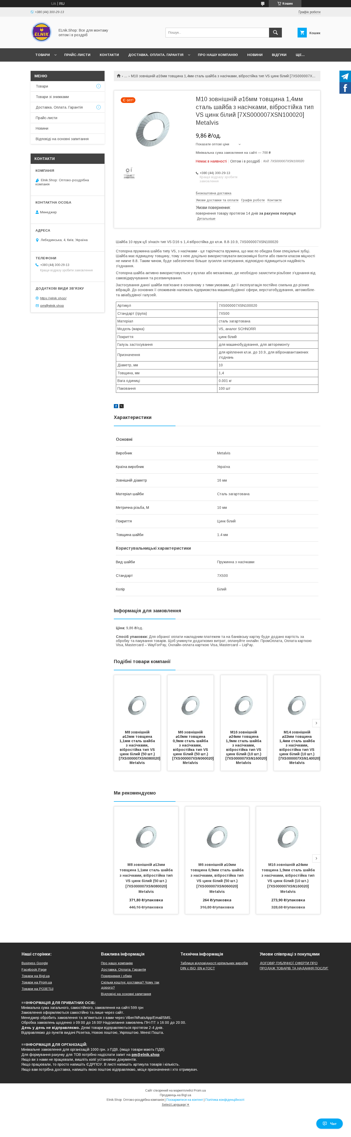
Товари (42, 55)
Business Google (35, 963)
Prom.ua (200, 1090)
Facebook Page (34, 969)
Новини (255, 55)
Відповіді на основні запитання (62, 139)
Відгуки (279, 55)
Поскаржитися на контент (184, 1100)
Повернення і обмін (116, 976)
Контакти (109, 55)
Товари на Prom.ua (37, 982)
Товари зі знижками (52, 97)
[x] (121, 407)
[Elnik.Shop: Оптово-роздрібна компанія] (41, 42)
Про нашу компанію (218, 55)
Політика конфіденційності (224, 1100)
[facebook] (116, 407)
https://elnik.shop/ (53, 298)
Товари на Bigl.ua (36, 976)
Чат (333, 1124)
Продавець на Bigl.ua (175, 1095)
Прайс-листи (77, 55)
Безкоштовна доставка (213, 193)
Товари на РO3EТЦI (37, 989)
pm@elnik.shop (52, 306)
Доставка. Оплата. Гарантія (155, 55)
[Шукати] (275, 32)
